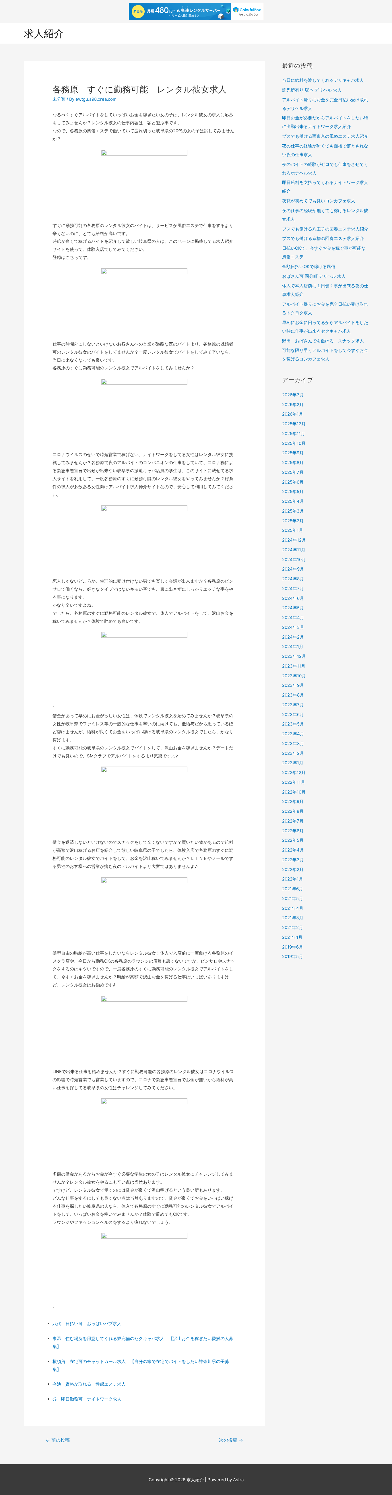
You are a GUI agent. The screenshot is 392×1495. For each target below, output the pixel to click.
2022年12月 (294, 772)
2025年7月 (293, 472)
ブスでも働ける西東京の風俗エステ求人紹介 (325, 136)
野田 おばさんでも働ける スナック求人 (323, 341)
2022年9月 (293, 801)
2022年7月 (293, 821)
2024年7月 (293, 588)
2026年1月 (292, 414)
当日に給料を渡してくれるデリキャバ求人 (323, 80)
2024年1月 (292, 646)
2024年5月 (293, 607)
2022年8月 (293, 811)
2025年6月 (293, 482)
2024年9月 (293, 569)
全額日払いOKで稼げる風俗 (308, 266)
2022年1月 (292, 879)
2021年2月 (292, 927)
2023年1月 (292, 762)
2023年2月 (293, 753)
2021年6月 (292, 888)
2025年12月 (294, 423)
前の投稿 (58, 1440)
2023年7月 (293, 704)
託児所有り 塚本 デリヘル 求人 (311, 90)
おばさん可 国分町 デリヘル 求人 (314, 276)
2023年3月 (293, 743)
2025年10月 (294, 443)
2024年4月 (293, 617)
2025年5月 (293, 491)
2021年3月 (292, 917)
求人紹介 (44, 33)
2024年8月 (293, 578)
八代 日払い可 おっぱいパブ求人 (87, 1323)
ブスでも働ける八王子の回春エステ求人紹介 (325, 229)
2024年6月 (293, 598)
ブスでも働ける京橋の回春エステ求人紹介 (323, 238)
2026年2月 (293, 404)
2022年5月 (293, 840)
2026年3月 (293, 394)
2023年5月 (293, 724)
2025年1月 (292, 530)
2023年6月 (293, 714)
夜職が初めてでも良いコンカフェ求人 (318, 200)
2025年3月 (293, 511)
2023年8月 (293, 695)
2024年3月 (293, 627)
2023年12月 (294, 656)
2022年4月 (293, 850)
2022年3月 (293, 859)
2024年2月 (293, 637)
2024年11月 (293, 549)
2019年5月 (292, 956)
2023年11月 (293, 666)
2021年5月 (292, 898)
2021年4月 (292, 908)
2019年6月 (292, 947)
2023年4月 (293, 733)
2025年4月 (293, 501)
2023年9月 (293, 685)
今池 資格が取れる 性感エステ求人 (89, 1384)
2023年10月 (294, 675)
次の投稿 (231, 1440)
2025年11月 (293, 433)
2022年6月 (293, 830)
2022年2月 (293, 869)
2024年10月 (294, 559)
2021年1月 (292, 937)
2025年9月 (293, 452)
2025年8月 (293, 462)
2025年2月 (293, 520)
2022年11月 (293, 782)
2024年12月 (294, 540)
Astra (238, 1479)
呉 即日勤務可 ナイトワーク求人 (87, 1399)
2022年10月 (294, 792)
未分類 (59, 99)
